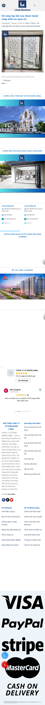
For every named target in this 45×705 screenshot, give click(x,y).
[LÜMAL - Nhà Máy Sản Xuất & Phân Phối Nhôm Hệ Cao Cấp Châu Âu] (22, 5)
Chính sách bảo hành (32, 511)
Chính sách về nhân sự (33, 530)
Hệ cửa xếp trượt (30, 464)
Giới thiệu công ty (8, 511)
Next (4, 83)
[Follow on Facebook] (3, 500)
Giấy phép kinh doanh (10, 545)
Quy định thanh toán (32, 535)
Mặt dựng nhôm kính (32, 474)
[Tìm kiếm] (34, 5)
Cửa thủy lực (29, 459)
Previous (6, 80)
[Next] (8, 139)
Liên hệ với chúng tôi (32, 545)
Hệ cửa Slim (29, 469)
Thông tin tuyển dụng (32, 540)
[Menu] (3, 5)
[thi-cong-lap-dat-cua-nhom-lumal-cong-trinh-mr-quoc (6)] (22, 51)
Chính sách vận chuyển (33, 517)
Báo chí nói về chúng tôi (11, 517)
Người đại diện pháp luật (11, 530)
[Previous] (2, 139)
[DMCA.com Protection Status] (10, 702)
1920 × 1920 (29, 23)
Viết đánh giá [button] (23, 380)
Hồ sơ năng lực (7, 535)
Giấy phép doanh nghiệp (11, 540)
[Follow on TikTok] (7, 500)
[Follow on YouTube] (11, 500)
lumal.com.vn (7, 223)
